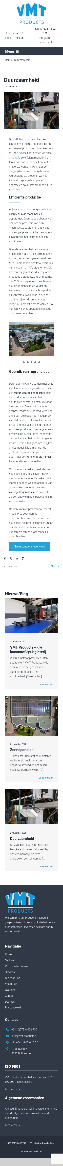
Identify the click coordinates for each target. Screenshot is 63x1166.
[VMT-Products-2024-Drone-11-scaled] (31, 697)
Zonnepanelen (21, 750)
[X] (11, 558)
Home (8, 59)
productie (14, 157)
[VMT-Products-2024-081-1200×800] (31, 599)
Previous (12, 566)
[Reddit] (17, 558)
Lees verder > (12, 1089)
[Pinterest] (23, 558)
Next (53, 566)
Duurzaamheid (22, 839)
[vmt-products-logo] (31, 4)
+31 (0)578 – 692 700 (24, 1029)
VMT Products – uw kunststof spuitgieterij (28, 649)
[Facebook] (5, 558)
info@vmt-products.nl (24, 1036)
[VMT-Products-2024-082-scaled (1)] (31, 790)
